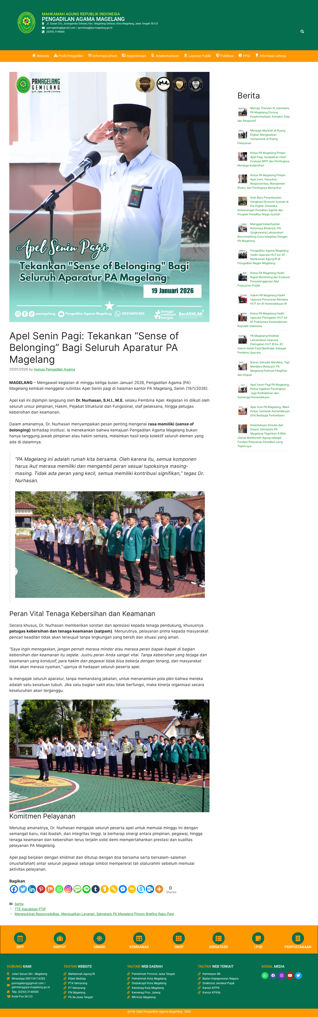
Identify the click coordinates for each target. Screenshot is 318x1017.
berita (19, 904)
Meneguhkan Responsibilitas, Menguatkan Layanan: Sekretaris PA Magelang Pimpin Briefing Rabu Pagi (94, 914)
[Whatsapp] (59, 889)
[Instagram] (68, 889)
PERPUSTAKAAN (297, 947)
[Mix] (50, 889)
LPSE (258, 947)
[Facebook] (14, 889)
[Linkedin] (32, 889)
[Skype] (141, 889)
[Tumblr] (95, 889)
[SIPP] (20, 938)
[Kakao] (105, 889)
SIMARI (99, 947)
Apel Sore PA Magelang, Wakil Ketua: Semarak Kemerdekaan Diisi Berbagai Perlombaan (270, 411)
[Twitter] (23, 889)
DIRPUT (60, 947)
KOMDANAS (139, 947)
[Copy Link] (114, 889)
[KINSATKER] (219, 938)
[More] (159, 889)
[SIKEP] (179, 938)
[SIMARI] (99, 938)
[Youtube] (290, 975)
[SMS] (77, 889)
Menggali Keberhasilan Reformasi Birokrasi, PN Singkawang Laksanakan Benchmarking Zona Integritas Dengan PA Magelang (262, 232)
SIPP (20, 947)
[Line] (86, 889)
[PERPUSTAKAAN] (298, 938)
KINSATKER (218, 947)
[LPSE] (258, 938)
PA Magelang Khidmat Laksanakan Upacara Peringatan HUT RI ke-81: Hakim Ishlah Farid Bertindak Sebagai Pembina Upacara (261, 344)
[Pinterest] (41, 889)
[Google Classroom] (132, 889)
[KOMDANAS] (139, 938)
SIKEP (179, 947)
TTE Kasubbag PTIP (30, 909)
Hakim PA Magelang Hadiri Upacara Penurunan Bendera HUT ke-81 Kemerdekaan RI (269, 299)
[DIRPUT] (60, 938)
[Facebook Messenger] (123, 889)
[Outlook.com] (150, 889)
